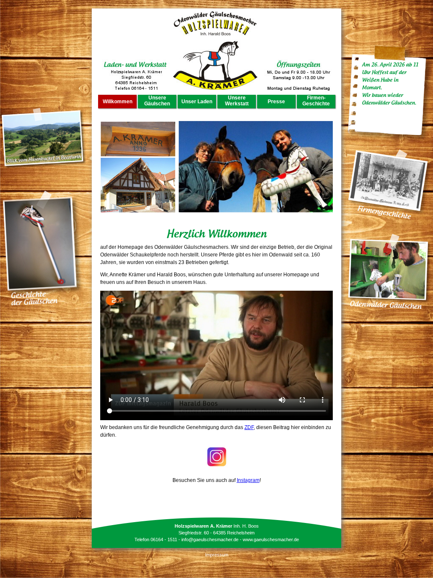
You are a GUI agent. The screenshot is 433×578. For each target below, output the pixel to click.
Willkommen (117, 102)
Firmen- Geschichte (316, 101)
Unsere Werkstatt (237, 101)
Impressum (216, 554)
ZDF (249, 427)
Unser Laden (196, 102)
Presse (276, 102)
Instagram (248, 480)
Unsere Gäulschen (157, 101)
